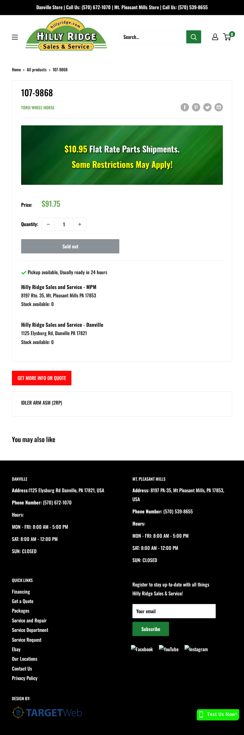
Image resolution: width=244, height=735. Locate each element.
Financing (21, 591)
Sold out (70, 246)
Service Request (26, 639)
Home (16, 69)
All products (37, 69)
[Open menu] (15, 37)
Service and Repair (29, 620)
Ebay (16, 649)
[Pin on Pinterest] (196, 106)
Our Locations (24, 658)
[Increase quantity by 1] (79, 224)
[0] (227, 36)
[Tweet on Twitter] (207, 106)
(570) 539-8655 (193, 7)
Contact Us (22, 668)
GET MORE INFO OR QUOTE (42, 377)
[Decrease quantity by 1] (48, 224)
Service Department (30, 629)
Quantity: (29, 224)
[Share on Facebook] (185, 106)
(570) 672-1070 (96, 7)
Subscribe (150, 629)
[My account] (215, 37)
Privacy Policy (24, 678)
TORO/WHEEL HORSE (37, 107)
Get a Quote (22, 601)
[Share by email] (219, 106)
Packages (20, 610)
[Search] (193, 36)
